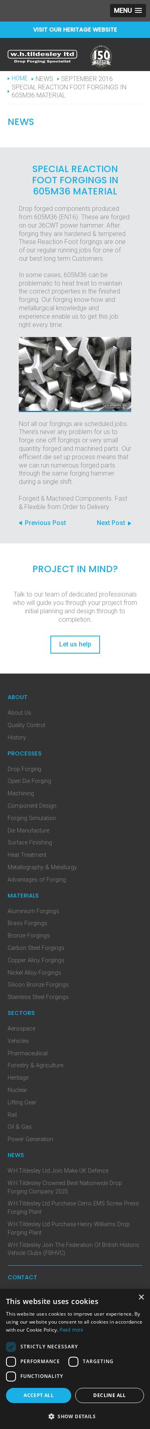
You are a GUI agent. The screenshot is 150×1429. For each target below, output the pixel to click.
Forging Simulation (32, 818)
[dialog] (75, 1359)
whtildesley (42, 56)
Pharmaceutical (28, 1053)
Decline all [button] (109, 1395)
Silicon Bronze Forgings (38, 984)
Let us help (75, 644)
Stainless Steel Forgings (38, 997)
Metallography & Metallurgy (42, 867)
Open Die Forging (29, 781)
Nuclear (17, 1090)
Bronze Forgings (29, 935)
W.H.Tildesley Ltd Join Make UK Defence (58, 1170)
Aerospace (21, 1028)
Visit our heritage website (75, 30)
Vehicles (18, 1041)
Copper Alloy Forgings (36, 960)
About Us (19, 713)
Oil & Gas (20, 1127)
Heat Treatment (27, 855)
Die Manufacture (28, 830)
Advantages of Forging (37, 879)
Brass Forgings (27, 923)
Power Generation (30, 1139)
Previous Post (45, 523)
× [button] (141, 1297)
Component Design (32, 806)
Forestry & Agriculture (35, 1065)
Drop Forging (24, 769)
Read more (71, 1330)
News (44, 79)
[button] (128, 10)
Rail (12, 1115)
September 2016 (87, 79)
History (17, 737)
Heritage (18, 1077)
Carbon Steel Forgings (36, 948)
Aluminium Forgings (33, 911)
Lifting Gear (22, 1102)
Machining (21, 793)
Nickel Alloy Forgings (34, 972)
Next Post (111, 523)
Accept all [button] (39, 1395)
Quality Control (26, 725)
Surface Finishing (30, 842)
